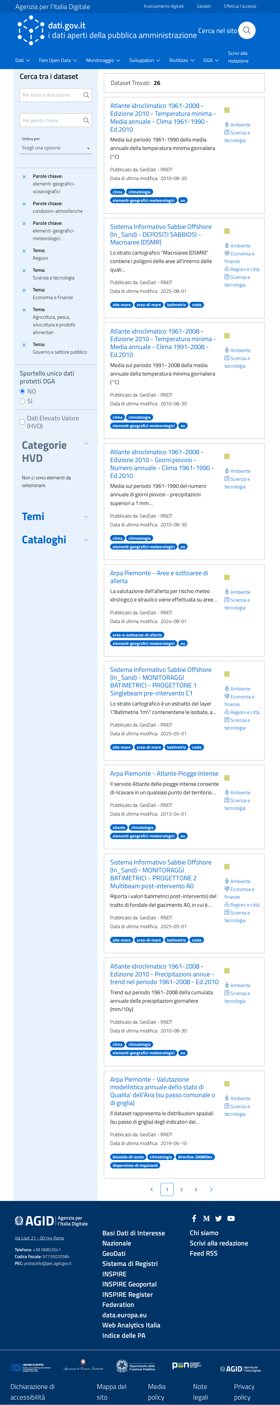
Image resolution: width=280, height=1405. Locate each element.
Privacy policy (244, 1391)
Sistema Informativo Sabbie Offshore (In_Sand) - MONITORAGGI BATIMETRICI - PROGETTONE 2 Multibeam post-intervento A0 (161, 873)
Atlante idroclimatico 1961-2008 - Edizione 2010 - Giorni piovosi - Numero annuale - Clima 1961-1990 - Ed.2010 (162, 463)
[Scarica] (227, 110)
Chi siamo (204, 1233)
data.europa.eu (124, 1315)
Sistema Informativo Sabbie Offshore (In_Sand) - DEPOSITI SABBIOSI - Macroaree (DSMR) (161, 234)
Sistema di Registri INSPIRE (130, 1269)
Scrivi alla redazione (219, 1243)
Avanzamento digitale (164, 6)
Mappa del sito (112, 1391)
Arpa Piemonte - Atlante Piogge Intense (164, 773)
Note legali (200, 1391)
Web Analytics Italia (131, 1325)
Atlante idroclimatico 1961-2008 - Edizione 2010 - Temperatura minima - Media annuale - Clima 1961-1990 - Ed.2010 (163, 117)
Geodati (204, 6)
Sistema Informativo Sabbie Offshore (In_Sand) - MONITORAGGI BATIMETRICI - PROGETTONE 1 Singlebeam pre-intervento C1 (161, 681)
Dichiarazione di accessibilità (32, 1391)
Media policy (156, 1391)
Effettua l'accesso (240, 6)
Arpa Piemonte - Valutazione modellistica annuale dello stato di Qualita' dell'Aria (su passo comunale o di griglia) (162, 1091)
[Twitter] (218, 1218)
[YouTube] (231, 1218)
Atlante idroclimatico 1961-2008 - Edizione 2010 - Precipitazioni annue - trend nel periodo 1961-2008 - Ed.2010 (164, 974)
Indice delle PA (123, 1335)
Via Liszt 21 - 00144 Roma (39, 1238)
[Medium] (206, 1218)
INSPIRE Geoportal (129, 1284)
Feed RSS (204, 1253)
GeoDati (114, 1253)
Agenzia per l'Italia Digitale (52, 6)
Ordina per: (31, 138)
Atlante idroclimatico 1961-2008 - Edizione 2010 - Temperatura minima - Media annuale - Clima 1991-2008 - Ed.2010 (163, 342)
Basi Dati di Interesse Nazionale (133, 1238)
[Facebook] (194, 1218)
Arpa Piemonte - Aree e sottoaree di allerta (159, 577)
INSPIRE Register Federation (127, 1299)
